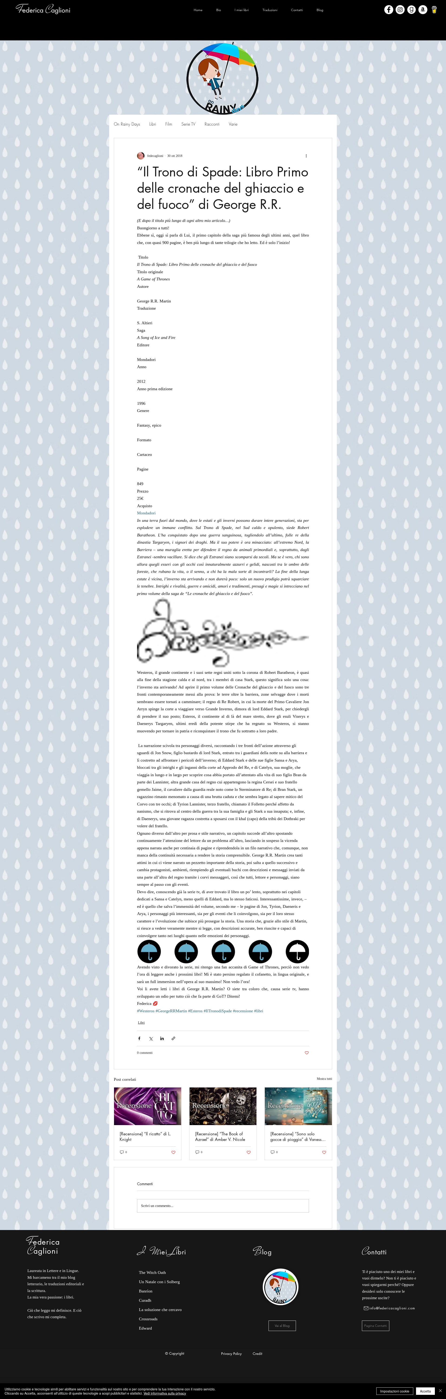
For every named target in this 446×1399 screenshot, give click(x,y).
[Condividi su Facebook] (139, 1038)
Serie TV (188, 124)
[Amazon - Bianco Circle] (422, 9)
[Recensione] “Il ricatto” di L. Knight (145, 1136)
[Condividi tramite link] (173, 1038)
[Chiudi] (440, 1391)
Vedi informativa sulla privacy (165, 1393)
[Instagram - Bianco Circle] (400, 9)
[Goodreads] (411, 9)
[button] (242, 10)
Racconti (212, 124)
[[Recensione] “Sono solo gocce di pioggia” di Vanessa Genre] (298, 1106)
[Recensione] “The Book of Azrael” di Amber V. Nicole (220, 1136)
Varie (233, 124)
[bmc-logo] (434, 9)
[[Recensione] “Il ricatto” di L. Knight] (147, 1106)
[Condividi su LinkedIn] (162, 1038)
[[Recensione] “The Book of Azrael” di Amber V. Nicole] (223, 1106)
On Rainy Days (127, 124)
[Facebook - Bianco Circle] (388, 9)
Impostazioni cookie (394, 1391)
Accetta (425, 1391)
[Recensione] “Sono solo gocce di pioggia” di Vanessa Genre (297, 1136)
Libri (152, 124)
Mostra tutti (324, 1079)
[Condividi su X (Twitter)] (150, 1038)
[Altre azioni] (306, 156)
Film (168, 124)
